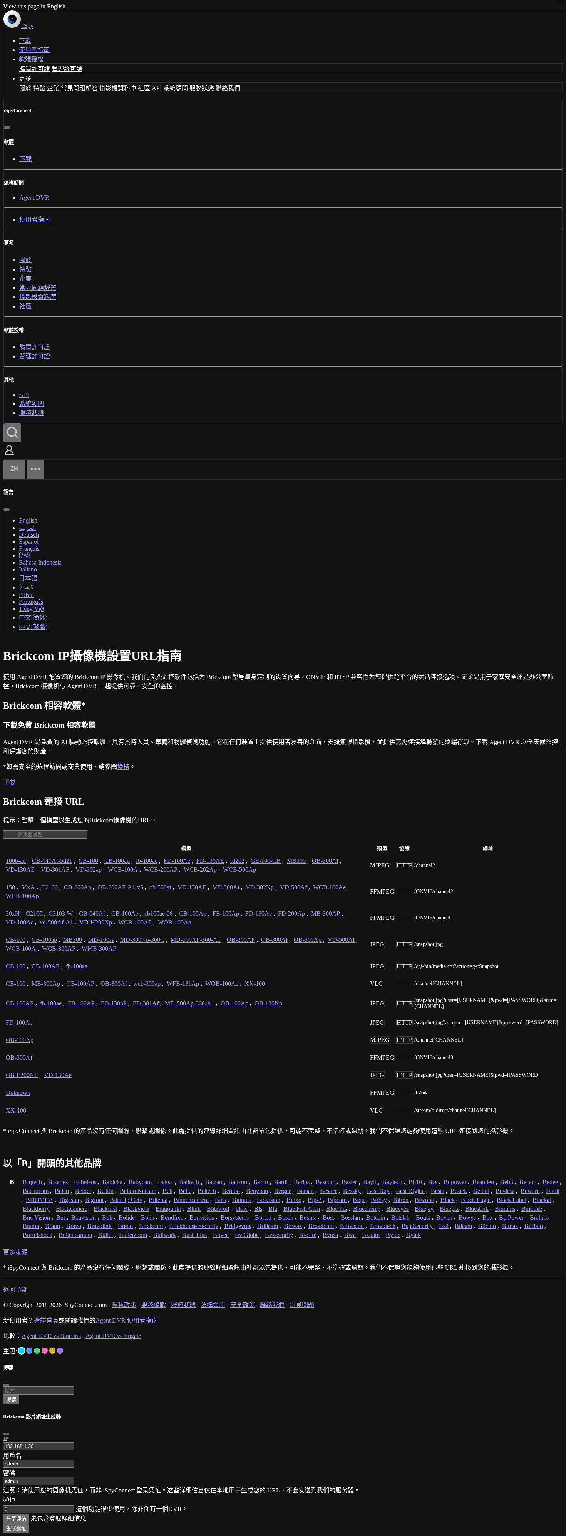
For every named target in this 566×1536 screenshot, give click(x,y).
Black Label (511, 1200)
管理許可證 (67, 69)
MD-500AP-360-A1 (196, 939)
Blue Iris (336, 1208)
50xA (28, 887)
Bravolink (99, 1226)
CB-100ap (117, 860)
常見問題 (302, 1305)
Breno (125, 1226)
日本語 (28, 578)
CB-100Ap (192, 913)
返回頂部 (15, 1289)
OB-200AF (241, 939)
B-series (58, 1182)
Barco (260, 1182)
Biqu (359, 1200)
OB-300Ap (308, 939)
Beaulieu (483, 1182)
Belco (62, 1191)
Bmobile (531, 1208)
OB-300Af (325, 860)
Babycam (140, 1182)
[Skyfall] (37, 1351)
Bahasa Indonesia (40, 562)
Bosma (308, 1217)
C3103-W (61, 913)
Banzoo (237, 1182)
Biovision (268, 1200)
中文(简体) (33, 617)
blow (242, 1208)
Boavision (83, 1217)
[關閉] (7, 127)
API (157, 88)
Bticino (487, 1226)
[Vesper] (60, 1351)
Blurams (505, 1208)
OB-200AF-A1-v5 (120, 887)
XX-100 (254, 983)
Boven (444, 1217)
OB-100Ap (234, 1003)
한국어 (27, 587)
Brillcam (267, 1226)
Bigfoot (94, 1200)
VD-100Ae (19, 922)
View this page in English (34, 6)
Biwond (424, 1200)
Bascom (325, 1182)
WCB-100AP (135, 922)
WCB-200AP (161, 869)
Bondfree (172, 1217)
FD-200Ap (291, 913)
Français (29, 548)
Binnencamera (191, 1200)
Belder (83, 1191)
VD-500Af (293, 887)
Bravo (73, 1226)
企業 (53, 88)
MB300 (296, 860)
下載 (25, 40)
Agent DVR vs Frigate (113, 1336)
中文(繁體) (33, 626)
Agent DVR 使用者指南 (126, 1320)
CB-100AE (46, 966)
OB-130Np (268, 1003)
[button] (9, 455)
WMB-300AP (99, 948)
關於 (25, 88)
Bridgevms (237, 1226)
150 (10, 887)
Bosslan (350, 1217)
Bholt (552, 1191)
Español (29, 541)
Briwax (293, 1226)
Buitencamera (75, 1235)
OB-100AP (80, 983)
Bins (220, 1200)
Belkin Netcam (138, 1191)
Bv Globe (247, 1235)
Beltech (207, 1191)
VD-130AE (20, 869)
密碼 (9, 1473)
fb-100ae (146, 860)
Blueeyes (397, 1208)
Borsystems (235, 1217)
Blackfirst (105, 1208)
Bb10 (415, 1182)
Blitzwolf (218, 1208)
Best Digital (410, 1191)
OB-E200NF (22, 1075)
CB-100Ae (124, 913)
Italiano (28, 569)
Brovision (352, 1226)
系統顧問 (175, 88)
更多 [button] (25, 78)
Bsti (444, 1226)
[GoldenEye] (52, 1351)
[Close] (6, 1434)
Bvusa (330, 1235)
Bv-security (279, 1235)
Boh (107, 1217)
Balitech (189, 1182)
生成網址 (16, 1528)
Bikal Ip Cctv (126, 1200)
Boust (423, 1217)
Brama (31, 1226)
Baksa (165, 1182)
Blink (194, 1208)
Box (487, 1217)
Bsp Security (417, 1226)
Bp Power (511, 1217)
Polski (26, 595)
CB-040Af (92, 913)
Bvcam (307, 1235)
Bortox (263, 1217)
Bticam (463, 1226)
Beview (505, 1191)
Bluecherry (366, 1208)
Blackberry (36, 1208)
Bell (167, 1191)
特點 (39, 88)
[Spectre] (21, 1351)
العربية (27, 527)
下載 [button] (9, 782)
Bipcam (337, 1200)
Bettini (481, 1191)
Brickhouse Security (193, 1226)
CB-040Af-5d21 (52, 860)
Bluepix (449, 1208)
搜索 (11, 1400)
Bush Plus (194, 1235)
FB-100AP (81, 1003)
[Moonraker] (29, 1351)
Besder (328, 1191)
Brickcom (151, 1226)
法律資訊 (213, 1305)
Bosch (285, 1217)
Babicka (112, 1182)
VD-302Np (260, 887)
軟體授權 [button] (31, 59)
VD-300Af (226, 887)
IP (5, 1438)
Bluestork (477, 1208)
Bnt (60, 1217)
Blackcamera (71, 1208)
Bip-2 (315, 1200)
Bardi (281, 1182)
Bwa (350, 1235)
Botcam (375, 1217)
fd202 (237, 860)
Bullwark (164, 1235)
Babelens (85, 1182)
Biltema (158, 1200)
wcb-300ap (147, 983)
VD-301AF (55, 869)
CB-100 (88, 860)
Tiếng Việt (31, 608)
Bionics (241, 1200)
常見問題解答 (79, 88)
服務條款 (153, 1305)
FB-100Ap (226, 913)
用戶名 (12, 1455)
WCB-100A (123, 869)
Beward (530, 1191)
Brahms (539, 1217)
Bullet (105, 1235)
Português (31, 601)
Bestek (458, 1191)
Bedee (550, 1182)
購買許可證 (34, 69)
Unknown (18, 1092)
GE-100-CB (266, 860)
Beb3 (506, 1182)
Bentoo (231, 1191)
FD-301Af (146, 1003)
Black (447, 1200)
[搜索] (12, 432)
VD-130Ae (58, 1075)
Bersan (305, 1191)
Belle (185, 1191)
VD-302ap (88, 869)
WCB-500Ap (239, 869)
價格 (123, 766)
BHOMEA (39, 1200)
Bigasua (69, 1200)
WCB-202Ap (200, 869)
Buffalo (533, 1226)
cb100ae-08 (158, 913)
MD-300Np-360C (142, 939)
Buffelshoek (37, 1235)
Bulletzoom (133, 1235)
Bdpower (455, 1182)
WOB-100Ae (174, 922)
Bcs (432, 1182)
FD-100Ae (177, 860)
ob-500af (160, 887)
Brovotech (382, 1226)
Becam (527, 1182)
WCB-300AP (58, 948)
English (28, 520)
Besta (437, 1191)
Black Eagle (476, 1200)
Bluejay (424, 1208)
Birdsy (379, 1200)
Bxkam (371, 1235)
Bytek (413, 1235)
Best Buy (378, 1191)
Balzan (213, 1182)
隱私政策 (124, 1305)
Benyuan (257, 1191)
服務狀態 (201, 88)
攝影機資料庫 (117, 88)
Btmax (510, 1226)
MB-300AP (325, 913)
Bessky (352, 1191)
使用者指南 (34, 50)
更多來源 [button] (15, 1252)
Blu (272, 1208)
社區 (144, 88)
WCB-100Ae (329, 887)
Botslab (400, 1217)
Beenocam (36, 1191)
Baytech (392, 1182)
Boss (329, 1217)
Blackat (542, 1200)
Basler (349, 1182)
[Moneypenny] (45, 1351)
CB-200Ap (77, 887)
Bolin (147, 1217)
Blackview (136, 1208)
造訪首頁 (46, 1320)
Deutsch (29, 534)
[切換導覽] (35, 469)
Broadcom (321, 1226)
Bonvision (201, 1217)
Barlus (302, 1182)
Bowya (467, 1217)
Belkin (105, 1191)
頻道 (9, 1499)
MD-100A (101, 939)
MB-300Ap (46, 983)
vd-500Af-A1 (56, 922)
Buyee (221, 1235)
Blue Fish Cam (301, 1208)
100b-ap (16, 860)
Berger (282, 1191)
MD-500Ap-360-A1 (189, 1003)
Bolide (127, 1217)
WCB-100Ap (22, 896)
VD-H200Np (95, 922)
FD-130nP (114, 1003)
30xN (13, 913)
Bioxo (293, 1200)
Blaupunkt (168, 1208)
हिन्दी (24, 555)
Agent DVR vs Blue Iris (51, 1336)
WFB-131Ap (183, 983)
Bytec (393, 1235)
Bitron (401, 1200)
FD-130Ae (258, 913)
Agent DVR (34, 197)
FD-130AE (210, 860)
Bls (258, 1208)
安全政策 (242, 1305)
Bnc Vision (36, 1217)
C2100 (49, 887)
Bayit (369, 1182)
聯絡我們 (228, 88)
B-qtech (32, 1182)
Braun (52, 1226)
